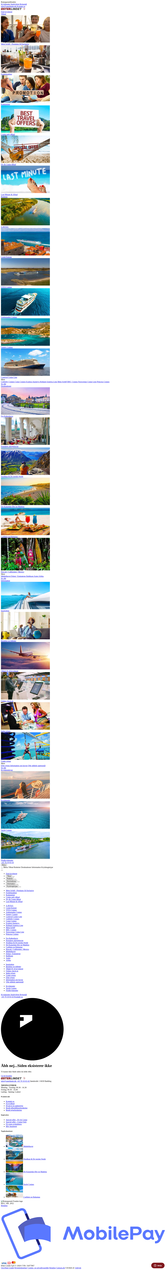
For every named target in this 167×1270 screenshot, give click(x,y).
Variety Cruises (12, 914)
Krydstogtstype (12, 886)
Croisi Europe (11, 908)
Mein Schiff (62, 382)
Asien (36, 576)
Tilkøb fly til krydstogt (14, 969)
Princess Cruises (103, 382)
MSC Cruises (72, 382)
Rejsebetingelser (21, 1268)
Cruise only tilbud (13, 897)
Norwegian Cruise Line (87, 382)
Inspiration (10, 964)
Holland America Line (49, 382)
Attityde (78, 1268)
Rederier (10, 879)
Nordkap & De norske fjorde (17, 943)
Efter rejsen (5, 766)
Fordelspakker (11, 893)
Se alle (3, 384)
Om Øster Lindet (7, 1268)
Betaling (52, 1268)
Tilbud (9, 876)
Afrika (41, 576)
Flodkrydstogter (12, 990)
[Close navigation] (2, 870)
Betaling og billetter (13, 967)
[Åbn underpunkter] (14, 876)
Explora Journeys (33, 382)
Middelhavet (6, 576)
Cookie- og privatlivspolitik (38, 1268)
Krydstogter (10, 986)
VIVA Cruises (11, 910)
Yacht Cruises (11, 988)
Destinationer (11, 881)
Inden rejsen (10, 973)
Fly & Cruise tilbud (13, 899)
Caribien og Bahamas (14, 947)
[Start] (83, 9)
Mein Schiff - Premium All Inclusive (20, 891)
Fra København (12, 938)
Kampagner (10, 895)
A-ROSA (9, 906)
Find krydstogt (11, 874)
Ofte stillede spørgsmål (36, 766)
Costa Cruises (20, 382)
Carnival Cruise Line (14, 917)
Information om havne (19, 766)
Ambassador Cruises (14, 912)
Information (11, 884)
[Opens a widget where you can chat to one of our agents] (158, 1266)
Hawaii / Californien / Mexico (17, 949)
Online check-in (12, 971)
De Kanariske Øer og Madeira (17, 945)
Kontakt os (21, 6)
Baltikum (30, 576)
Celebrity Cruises (8, 382)
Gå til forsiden (6, 1076)
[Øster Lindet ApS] (83, 1078)
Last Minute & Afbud (14, 901)
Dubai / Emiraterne (18, 576)
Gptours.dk (60, 1268)
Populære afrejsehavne (14, 940)
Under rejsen (11, 975)
